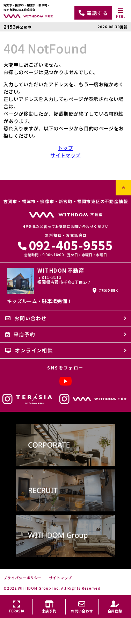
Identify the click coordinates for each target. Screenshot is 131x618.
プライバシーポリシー (22, 578)
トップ (65, 147)
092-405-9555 (71, 245)
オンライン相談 (34, 350)
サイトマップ (65, 155)
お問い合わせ (30, 318)
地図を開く (109, 290)
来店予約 (24, 334)
